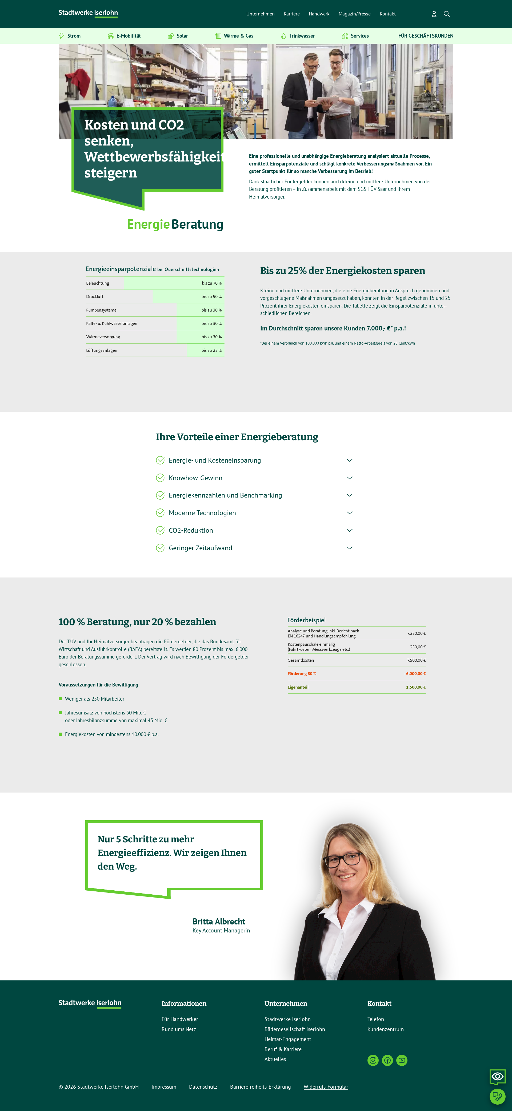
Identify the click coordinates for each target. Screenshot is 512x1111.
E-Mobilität (129, 36)
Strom (74, 36)
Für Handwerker (180, 1019)
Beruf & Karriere (283, 1049)
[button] (447, 14)
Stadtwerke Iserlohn (288, 1019)
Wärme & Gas (238, 36)
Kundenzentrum (385, 1029)
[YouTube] (401, 1060)
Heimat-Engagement (288, 1039)
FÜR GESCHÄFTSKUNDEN (425, 36)
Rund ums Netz (179, 1029)
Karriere (292, 14)
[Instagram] (373, 1060)
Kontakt (388, 14)
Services (360, 36)
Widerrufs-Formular (326, 1086)
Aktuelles (275, 1059)
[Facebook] (387, 1060)
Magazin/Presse (355, 14)
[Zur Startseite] (89, 14)
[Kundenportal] (434, 14)
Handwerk (319, 14)
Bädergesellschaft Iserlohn (295, 1029)
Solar (182, 36)
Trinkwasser (302, 36)
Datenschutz (203, 1086)
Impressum (163, 1086)
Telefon (375, 1019)
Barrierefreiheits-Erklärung (260, 1086)
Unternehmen (260, 14)
